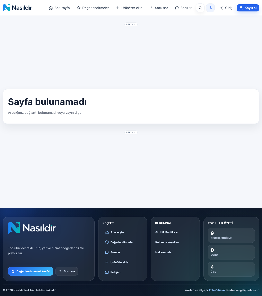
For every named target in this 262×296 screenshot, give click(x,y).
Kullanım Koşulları (167, 242)
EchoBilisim (217, 290)
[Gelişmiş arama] (200, 7)
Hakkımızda (163, 252)
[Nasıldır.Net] (32, 228)
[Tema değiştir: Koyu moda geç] (210, 7)
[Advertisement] (131, 56)
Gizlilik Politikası (166, 232)
